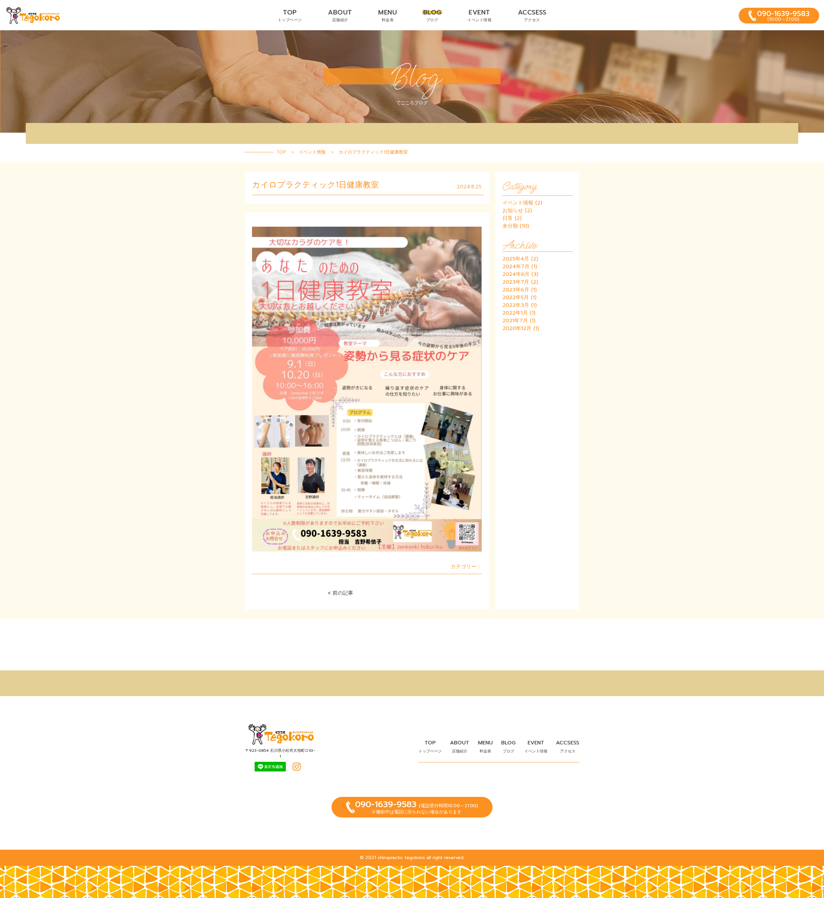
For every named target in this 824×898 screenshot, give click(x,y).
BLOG (432, 15)
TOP (290, 15)
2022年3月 (515, 305)
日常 (507, 218)
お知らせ (512, 210)
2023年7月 (515, 282)
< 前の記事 (340, 593)
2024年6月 (515, 274)
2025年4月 (515, 259)
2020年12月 (516, 328)
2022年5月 (515, 297)
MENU (387, 15)
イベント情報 (517, 203)
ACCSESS (532, 15)
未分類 (510, 226)
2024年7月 (515, 266)
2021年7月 (515, 321)
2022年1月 (515, 313)
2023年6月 (515, 290)
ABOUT (340, 15)
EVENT (479, 15)
